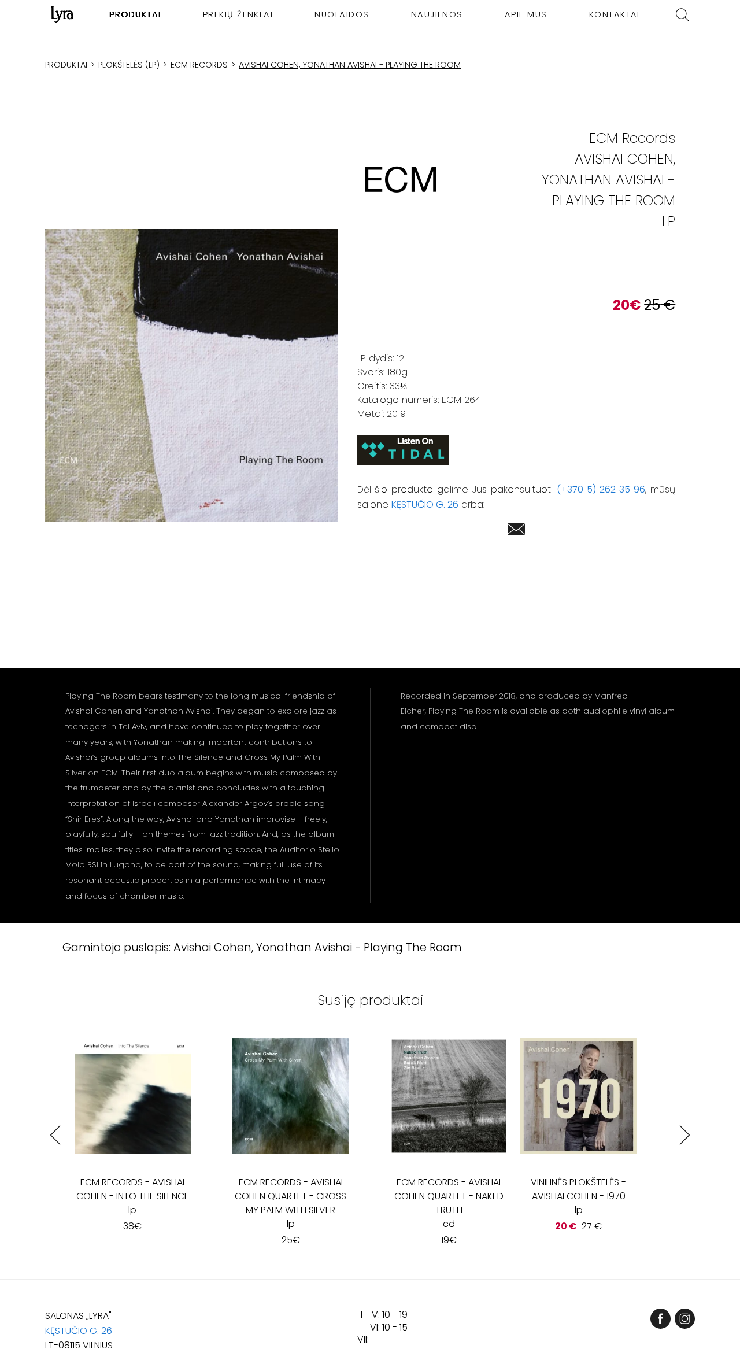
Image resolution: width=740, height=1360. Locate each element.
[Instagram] (685, 1319)
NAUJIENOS (437, 14)
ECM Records (199, 65)
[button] (191, 376)
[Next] (685, 1135)
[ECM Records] (400, 179)
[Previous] (55, 1135)
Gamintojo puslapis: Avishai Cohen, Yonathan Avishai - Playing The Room (262, 948)
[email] (516, 531)
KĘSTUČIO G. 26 (424, 504)
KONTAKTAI (614, 14)
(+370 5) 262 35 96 (601, 489)
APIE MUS (526, 14)
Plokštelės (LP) (129, 65)
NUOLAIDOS (341, 14)
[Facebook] (660, 1319)
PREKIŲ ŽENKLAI (238, 14)
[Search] (682, 14)
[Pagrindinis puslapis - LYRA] (62, 14)
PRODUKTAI (135, 14)
